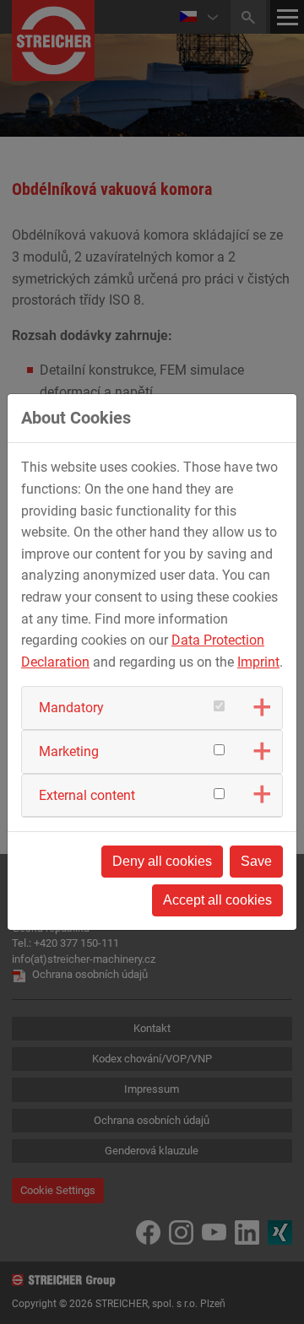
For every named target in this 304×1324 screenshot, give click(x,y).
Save (256, 861)
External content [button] (87, 795)
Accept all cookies (217, 900)
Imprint (258, 662)
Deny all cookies (162, 861)
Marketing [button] (69, 751)
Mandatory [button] (71, 708)
